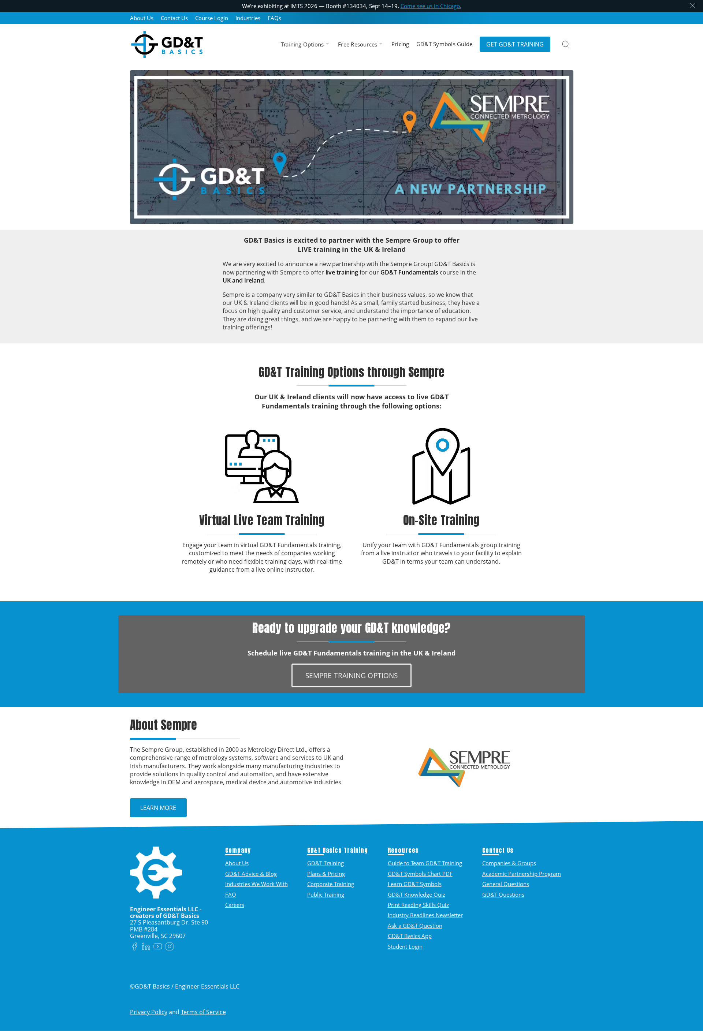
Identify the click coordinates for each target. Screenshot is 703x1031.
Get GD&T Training (515, 44)
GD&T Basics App (410, 936)
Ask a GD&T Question (415, 925)
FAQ (230, 894)
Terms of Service (203, 1012)
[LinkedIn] (146, 947)
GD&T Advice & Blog (251, 873)
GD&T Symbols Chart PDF (420, 873)
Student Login (405, 946)
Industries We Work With (256, 884)
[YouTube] (157, 947)
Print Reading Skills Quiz (418, 904)
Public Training (325, 894)
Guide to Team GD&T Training (425, 863)
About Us (141, 18)
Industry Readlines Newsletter (425, 915)
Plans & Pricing (326, 873)
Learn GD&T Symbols (415, 884)
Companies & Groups (509, 863)
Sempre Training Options (351, 675)
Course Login (211, 18)
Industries (247, 18)
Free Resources (358, 44)
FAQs (274, 18)
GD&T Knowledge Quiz (416, 894)
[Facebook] (134, 947)
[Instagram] (169, 947)
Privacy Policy (148, 1012)
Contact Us (174, 18)
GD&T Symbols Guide (444, 44)
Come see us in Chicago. (431, 6)
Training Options (303, 44)
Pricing (400, 44)
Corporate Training (330, 884)
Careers (234, 904)
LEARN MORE (158, 808)
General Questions (505, 884)
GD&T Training (325, 863)
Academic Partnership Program (521, 873)
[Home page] (167, 44)
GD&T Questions (503, 894)
